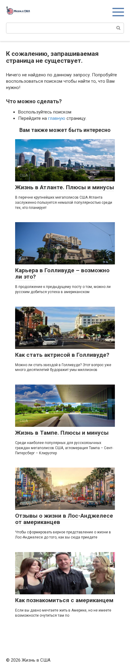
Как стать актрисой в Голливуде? (62, 354)
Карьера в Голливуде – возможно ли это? (62, 273)
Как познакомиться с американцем (64, 600)
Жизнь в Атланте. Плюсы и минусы (64, 187)
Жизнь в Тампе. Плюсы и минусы (62, 432)
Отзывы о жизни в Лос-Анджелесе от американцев (64, 519)
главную (56, 118)
